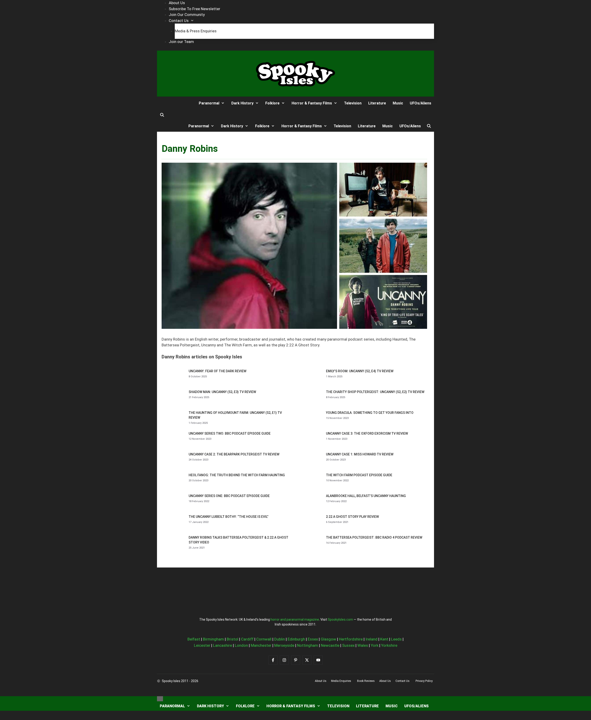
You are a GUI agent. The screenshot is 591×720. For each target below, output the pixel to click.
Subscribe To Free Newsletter (194, 8)
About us (320, 681)
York (374, 645)
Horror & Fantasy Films (312, 103)
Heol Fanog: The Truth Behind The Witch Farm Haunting (237, 475)
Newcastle (330, 645)
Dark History (242, 103)
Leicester (202, 645)
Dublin (279, 639)
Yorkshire (389, 645)
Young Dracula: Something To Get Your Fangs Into (369, 413)
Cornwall (263, 639)
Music (398, 103)
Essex (313, 639)
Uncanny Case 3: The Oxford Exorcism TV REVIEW (367, 433)
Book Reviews (366, 681)
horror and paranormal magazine (295, 619)
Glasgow (328, 639)
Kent (384, 639)
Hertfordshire (351, 639)
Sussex (348, 645)
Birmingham (213, 639)
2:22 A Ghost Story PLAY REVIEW (352, 517)
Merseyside (284, 645)
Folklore (272, 103)
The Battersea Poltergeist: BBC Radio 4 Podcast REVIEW (374, 537)
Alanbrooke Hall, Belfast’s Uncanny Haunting (366, 496)
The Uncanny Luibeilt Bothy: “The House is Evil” (228, 517)
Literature (377, 103)
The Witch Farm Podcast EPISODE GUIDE (359, 475)
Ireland (371, 639)
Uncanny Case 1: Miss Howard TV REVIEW (359, 454)
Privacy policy (424, 681)
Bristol (232, 639)
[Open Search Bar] (162, 115)
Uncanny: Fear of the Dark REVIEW (217, 371)
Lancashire (222, 645)
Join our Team (181, 41)
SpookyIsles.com (340, 619)
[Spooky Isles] (174, 103)
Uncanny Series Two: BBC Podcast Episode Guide (230, 433)
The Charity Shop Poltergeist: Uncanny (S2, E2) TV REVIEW (375, 392)
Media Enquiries (341, 681)
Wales (362, 645)
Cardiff (247, 639)
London (241, 645)
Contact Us (179, 20)
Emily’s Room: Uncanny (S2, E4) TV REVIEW (359, 371)
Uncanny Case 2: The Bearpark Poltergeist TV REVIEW (234, 454)
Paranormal (209, 103)
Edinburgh (296, 639)
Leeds (396, 639)
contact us (402, 681)
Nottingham (307, 645)
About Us (177, 2)
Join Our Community (187, 14)
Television (353, 103)
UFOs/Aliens (420, 103)
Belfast (193, 639)
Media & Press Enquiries (196, 31)
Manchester (261, 645)
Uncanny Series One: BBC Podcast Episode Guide (229, 496)
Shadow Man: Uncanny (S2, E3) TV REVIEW (222, 392)
